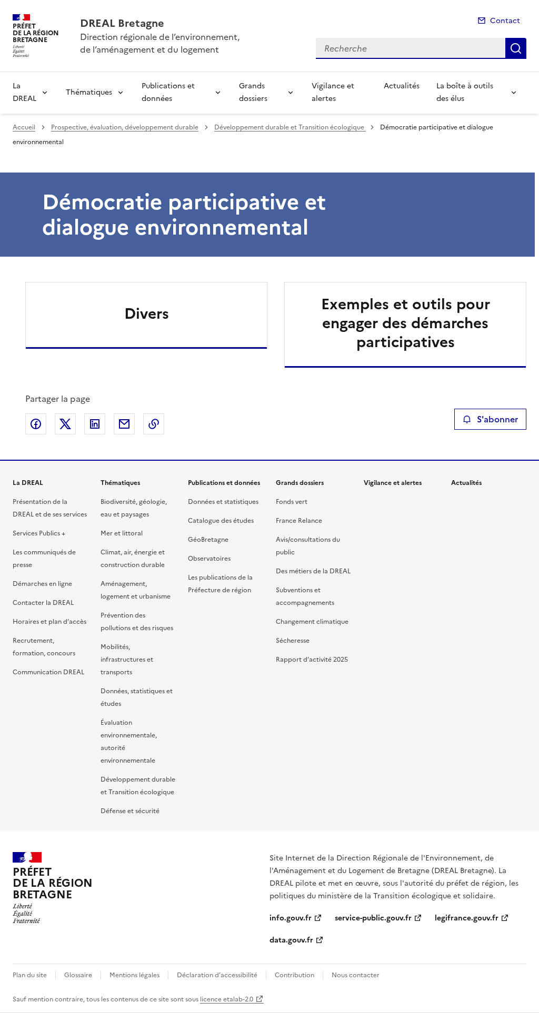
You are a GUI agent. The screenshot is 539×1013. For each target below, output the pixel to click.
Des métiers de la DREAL (313, 571)
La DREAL (24, 92)
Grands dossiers (253, 92)
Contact (505, 20)
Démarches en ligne (42, 584)
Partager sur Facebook (35, 423)
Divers (146, 313)
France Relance (299, 520)
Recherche (515, 48)
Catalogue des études (221, 520)
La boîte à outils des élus (464, 92)
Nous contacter (356, 975)
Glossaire (78, 975)
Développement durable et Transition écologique (290, 127)
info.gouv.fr (291, 918)
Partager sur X (65, 423)
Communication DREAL (48, 672)
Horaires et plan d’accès (49, 621)
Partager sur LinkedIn (94, 423)
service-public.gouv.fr (373, 918)
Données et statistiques (223, 501)
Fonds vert (291, 501)
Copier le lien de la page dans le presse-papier (153, 423)
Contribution (294, 975)
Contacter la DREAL (43, 602)
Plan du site (30, 975)
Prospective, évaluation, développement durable (124, 127)
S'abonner (497, 419)
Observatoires (209, 558)
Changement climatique (312, 621)
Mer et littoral (122, 533)
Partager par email (124, 423)
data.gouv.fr (291, 940)
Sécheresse (293, 640)
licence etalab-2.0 (226, 999)
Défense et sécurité (130, 811)
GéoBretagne (208, 539)
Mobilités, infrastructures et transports (127, 659)
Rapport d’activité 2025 (312, 659)
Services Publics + (39, 533)
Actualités (402, 86)
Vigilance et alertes (333, 92)
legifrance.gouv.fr (466, 918)
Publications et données (168, 92)
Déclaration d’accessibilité (217, 975)
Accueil (24, 127)
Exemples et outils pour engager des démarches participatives (405, 323)
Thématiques (89, 92)
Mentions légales (134, 975)
